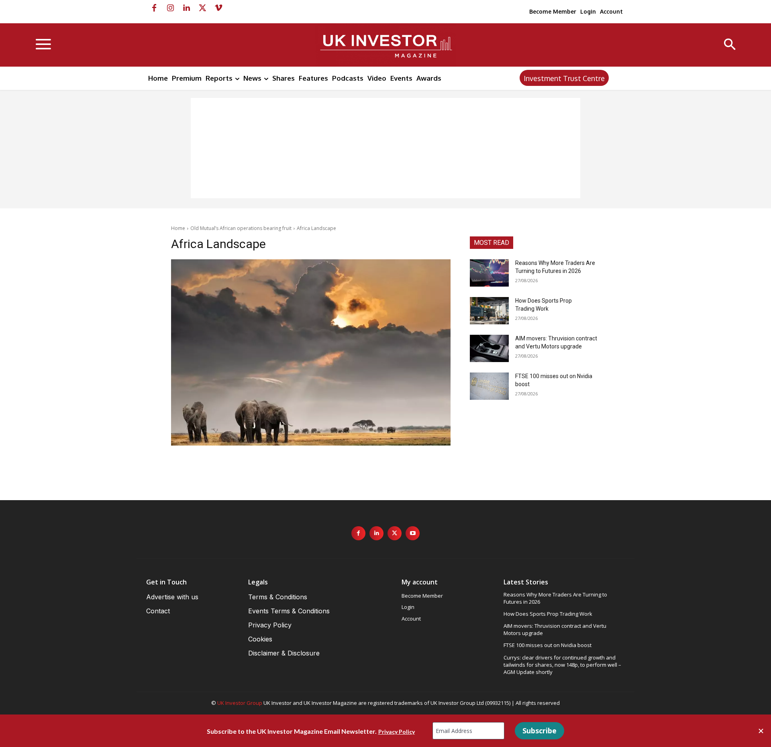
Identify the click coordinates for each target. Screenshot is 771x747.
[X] (202, 8)
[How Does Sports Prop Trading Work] (489, 310)
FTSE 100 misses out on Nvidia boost (548, 645)
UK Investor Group (239, 702)
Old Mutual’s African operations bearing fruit (241, 228)
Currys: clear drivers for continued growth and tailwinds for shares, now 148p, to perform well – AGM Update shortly (562, 665)
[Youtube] (413, 533)
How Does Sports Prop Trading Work (548, 613)
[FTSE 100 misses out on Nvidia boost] (489, 386)
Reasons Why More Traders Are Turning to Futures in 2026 (555, 598)
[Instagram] (170, 8)
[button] (729, 45)
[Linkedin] (186, 8)
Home (178, 228)
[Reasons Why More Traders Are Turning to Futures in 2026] (489, 273)
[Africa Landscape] (311, 352)
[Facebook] (154, 8)
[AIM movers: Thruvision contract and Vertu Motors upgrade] (489, 348)
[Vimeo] (218, 8)
